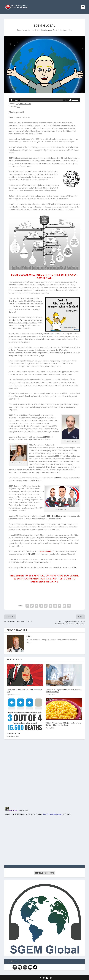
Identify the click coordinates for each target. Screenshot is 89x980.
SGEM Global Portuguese (63, 478)
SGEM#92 (26, 480)
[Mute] (70, 100)
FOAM (29, 171)
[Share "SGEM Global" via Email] (64, 606)
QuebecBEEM (29, 361)
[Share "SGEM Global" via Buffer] (55, 606)
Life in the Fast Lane (19, 320)
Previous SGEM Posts (44, 873)
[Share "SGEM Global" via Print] (69, 606)
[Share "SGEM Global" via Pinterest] (45, 606)
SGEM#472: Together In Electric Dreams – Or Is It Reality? (63, 690)
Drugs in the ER (13, 733)
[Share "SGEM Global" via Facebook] (27, 606)
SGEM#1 (19, 480)
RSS (18, 107)
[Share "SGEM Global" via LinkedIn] (50, 606)
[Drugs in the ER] (25, 714)
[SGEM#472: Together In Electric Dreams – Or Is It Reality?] (64, 675)
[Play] (12, 100)
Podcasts (63, 30)
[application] (44, 100)
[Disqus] (44, 775)
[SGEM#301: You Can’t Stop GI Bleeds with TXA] (25, 675)
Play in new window (23, 104)
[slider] (75, 100)
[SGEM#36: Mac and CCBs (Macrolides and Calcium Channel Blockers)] (64, 709)
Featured (56, 30)
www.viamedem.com (17, 508)
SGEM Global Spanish (55, 516)
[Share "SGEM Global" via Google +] (36, 606)
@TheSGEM (31, 554)
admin (27, 30)
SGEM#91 (34, 439)
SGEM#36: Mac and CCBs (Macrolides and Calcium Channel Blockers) (63, 724)
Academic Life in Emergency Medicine (23, 323)
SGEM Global (73, 150)
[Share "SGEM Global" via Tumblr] (41, 606)
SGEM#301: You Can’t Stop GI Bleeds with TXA (24, 690)
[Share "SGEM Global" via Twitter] (32, 606)
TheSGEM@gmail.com (42, 562)
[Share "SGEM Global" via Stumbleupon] (59, 606)
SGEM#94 (37, 480)
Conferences (47, 30)
